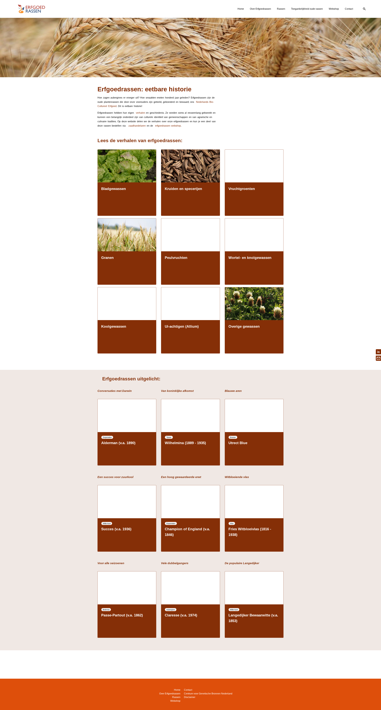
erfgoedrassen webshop (167, 125)
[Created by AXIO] (363, 690)
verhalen (140, 113)
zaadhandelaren (137, 125)
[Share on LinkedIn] (378, 351)
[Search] (364, 9)
